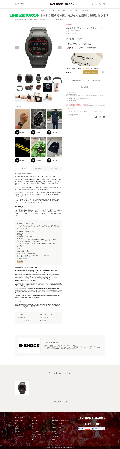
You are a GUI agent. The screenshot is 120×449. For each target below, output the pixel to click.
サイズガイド (35, 420)
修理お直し (35, 423)
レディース (32, 223)
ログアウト (18, 428)
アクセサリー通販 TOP (20, 19)
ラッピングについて (37, 431)
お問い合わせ (55, 436)
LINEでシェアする (104, 117)
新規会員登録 (18, 420)
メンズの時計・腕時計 (39, 226)
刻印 (33, 426)
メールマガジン (36, 434)
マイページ (18, 423)
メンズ (26, 223)
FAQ (33, 439)
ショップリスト (56, 433)
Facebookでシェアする (100, 117)
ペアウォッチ (23, 228)
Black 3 (22, 132)
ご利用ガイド (35, 437)
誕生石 (34, 428)
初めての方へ (18, 431)
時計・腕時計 (30, 19)
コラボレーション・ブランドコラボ (33, 225)
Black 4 (38, 160)
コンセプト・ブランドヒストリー (60, 431)
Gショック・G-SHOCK (50, 225)
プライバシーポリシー (57, 423)
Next (60, 47)
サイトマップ (55, 439)
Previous (17, 47)
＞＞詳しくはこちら (70, 115)
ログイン (17, 426)
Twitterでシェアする (96, 117)
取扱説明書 (20, 262)
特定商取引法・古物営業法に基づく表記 (62, 420)
